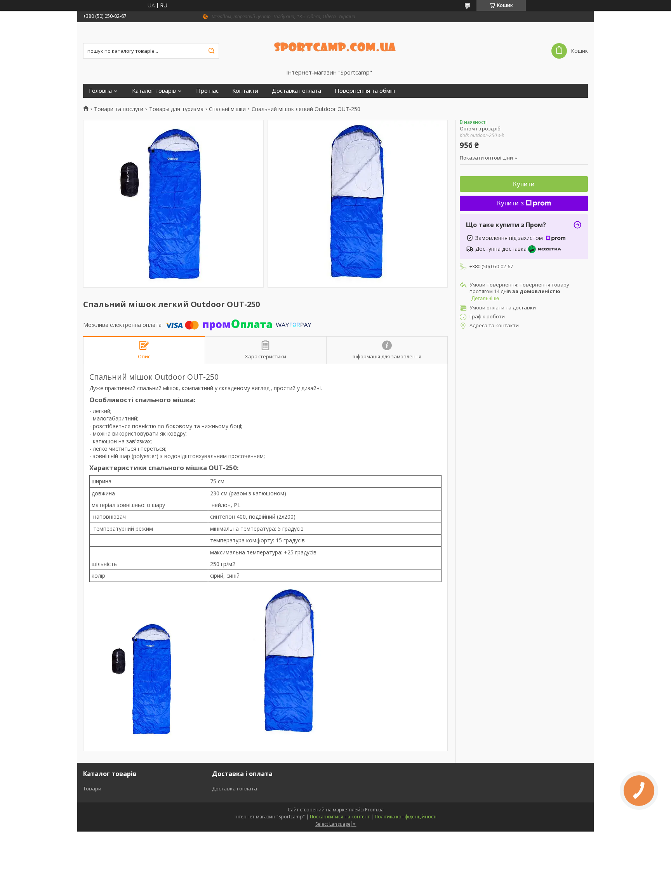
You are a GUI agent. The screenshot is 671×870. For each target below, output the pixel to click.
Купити (524, 184)
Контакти (245, 91)
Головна (100, 91)
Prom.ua (374, 809)
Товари (92, 788)
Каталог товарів (154, 91)
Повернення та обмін (365, 91)
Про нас (207, 91)
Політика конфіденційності (405, 816)
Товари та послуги (118, 109)
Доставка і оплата (296, 91)
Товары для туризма (176, 109)
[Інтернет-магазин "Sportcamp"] (335, 45)
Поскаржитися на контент (340, 816)
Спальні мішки (227, 109)
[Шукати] (211, 51)
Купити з (510, 203)
